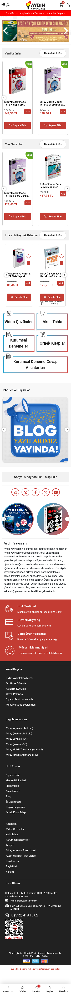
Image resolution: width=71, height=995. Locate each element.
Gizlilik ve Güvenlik (16, 683)
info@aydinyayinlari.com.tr (23, 900)
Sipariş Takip (13, 775)
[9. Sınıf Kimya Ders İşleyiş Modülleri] (53, 167)
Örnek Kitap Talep (16, 812)
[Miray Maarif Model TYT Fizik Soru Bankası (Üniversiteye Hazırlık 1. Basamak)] (53, 80)
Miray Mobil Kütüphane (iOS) (22, 754)
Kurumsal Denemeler (18, 343)
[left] (4, 98)
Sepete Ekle (19, 125)
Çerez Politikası (14, 694)
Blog (8, 796)
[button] (5, 31)
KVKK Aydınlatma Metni (19, 678)
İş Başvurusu (13, 801)
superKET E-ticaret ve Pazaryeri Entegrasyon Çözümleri (35, 969)
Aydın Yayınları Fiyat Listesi (21, 855)
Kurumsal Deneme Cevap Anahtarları (35, 364)
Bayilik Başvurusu (16, 807)
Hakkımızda (12, 785)
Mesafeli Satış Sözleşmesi (21, 704)
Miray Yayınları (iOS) (17, 738)
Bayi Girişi (11, 866)
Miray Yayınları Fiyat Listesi (21, 850)
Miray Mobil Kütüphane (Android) (24, 749)
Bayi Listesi (12, 861)
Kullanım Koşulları (16, 688)
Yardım (10, 871)
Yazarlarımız (13, 791)
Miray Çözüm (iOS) (16, 744)
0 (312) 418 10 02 (24, 915)
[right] (67, 189)
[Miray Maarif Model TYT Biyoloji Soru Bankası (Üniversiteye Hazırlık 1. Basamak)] (17, 80)
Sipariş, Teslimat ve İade (19, 699)
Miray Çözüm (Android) (19, 733)
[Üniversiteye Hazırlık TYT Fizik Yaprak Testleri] (19, 258)
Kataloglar (11, 823)
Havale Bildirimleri (16, 780)
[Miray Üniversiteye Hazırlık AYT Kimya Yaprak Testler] (52, 258)
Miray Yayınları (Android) (19, 728)
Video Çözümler (18, 322)
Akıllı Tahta (52, 322)
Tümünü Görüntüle (53, 53)
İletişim (10, 845)
